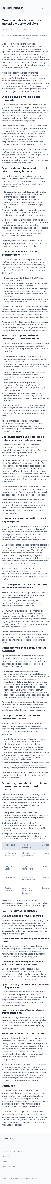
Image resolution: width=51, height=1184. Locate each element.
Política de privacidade (12, 1151)
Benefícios (6, 30)
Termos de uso (8, 1167)
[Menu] (47, 8)
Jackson (34, 30)
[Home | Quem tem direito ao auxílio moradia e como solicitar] (13, 8)
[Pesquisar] (42, 8)
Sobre (4, 1161)
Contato (6, 1156)
